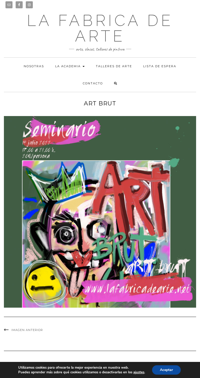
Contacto (93, 83)
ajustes (138, 372)
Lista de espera (159, 66)
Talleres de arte (114, 66)
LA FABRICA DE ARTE (100, 28)
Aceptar (166, 369)
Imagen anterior (27, 330)
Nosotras (34, 66)
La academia (68, 66)
